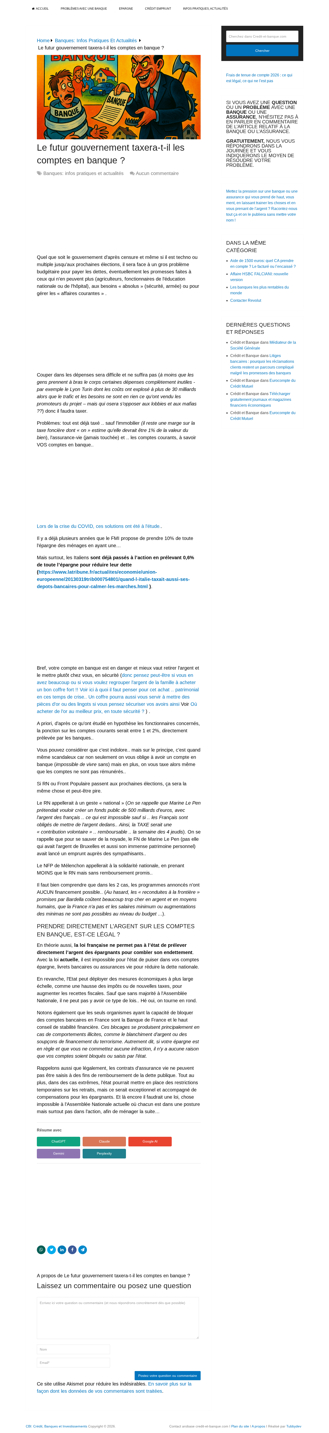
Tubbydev (293, 1426)
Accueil (42, 8)
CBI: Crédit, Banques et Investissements (56, 1426)
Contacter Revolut (245, 300)
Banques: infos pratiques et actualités (83, 173)
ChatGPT (59, 1141)
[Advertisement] (77, 215)
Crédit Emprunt (158, 8)
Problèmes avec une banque (84, 8)
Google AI (150, 1141)
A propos (258, 1426)
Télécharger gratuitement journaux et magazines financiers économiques (260, 399)
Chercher (262, 51)
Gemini (58, 1153)
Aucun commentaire (157, 173)
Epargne (126, 8)
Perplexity (104, 1153)
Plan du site (240, 1426)
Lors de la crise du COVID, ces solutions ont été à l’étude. (99, 526)
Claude (104, 1141)
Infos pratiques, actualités (205, 8)
